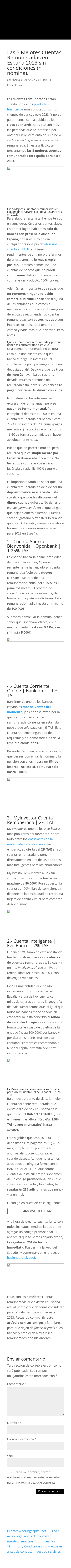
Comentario (17, 1384)
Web (10, 1456)
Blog (44, 79)
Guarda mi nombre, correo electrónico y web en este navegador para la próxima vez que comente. (33, 1477)
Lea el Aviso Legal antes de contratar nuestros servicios (33, 1536)
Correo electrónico (22, 1439)
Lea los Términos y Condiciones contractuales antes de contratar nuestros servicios (35, 1546)
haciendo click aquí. (21, 1257)
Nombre (14, 1423)
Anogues (17, 79)
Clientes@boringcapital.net (26, 1531)
